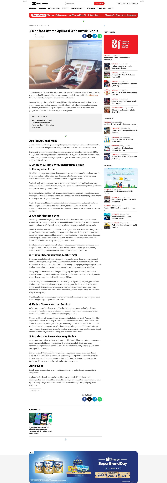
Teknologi (108, 118)
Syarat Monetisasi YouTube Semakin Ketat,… (122, 149)
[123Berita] (40, 3)
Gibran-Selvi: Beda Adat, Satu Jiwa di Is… (123, 111)
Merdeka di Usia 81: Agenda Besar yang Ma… (125, 93)
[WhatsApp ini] (99, 36)
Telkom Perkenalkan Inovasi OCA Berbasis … (124, 158)
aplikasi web (92, 95)
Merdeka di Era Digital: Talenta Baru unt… (120, 124)
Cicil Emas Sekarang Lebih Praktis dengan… (124, 132)
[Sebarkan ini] (84, 36)
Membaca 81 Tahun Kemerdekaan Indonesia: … (117, 59)
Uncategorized (117, 108)
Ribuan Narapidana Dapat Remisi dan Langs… (124, 102)
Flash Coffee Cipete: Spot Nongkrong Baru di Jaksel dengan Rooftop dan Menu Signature (124, 15)
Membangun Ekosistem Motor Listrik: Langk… (118, 192)
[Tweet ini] (89, 36)
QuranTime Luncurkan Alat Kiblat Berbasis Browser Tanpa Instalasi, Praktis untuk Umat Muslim (40, 430)
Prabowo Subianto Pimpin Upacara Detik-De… (122, 67)
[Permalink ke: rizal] (31, 36)
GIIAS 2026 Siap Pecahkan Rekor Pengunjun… (124, 201)
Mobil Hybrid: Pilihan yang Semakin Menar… (122, 217)
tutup (25, 1)
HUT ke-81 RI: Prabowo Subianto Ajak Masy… (124, 85)
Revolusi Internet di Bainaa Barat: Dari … (122, 140)
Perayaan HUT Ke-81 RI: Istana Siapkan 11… (123, 76)
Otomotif (108, 165)
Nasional (107, 56)
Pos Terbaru (109, 32)
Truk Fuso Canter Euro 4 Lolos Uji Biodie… (124, 226)
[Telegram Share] (94, 36)
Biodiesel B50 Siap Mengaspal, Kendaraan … (120, 209)
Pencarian (99, 3)
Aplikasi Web (35, 390)
